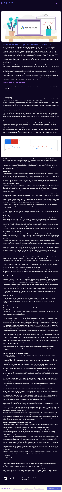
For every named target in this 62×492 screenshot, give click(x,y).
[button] (56, 3)
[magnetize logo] (7, 3)
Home (2, 9)
